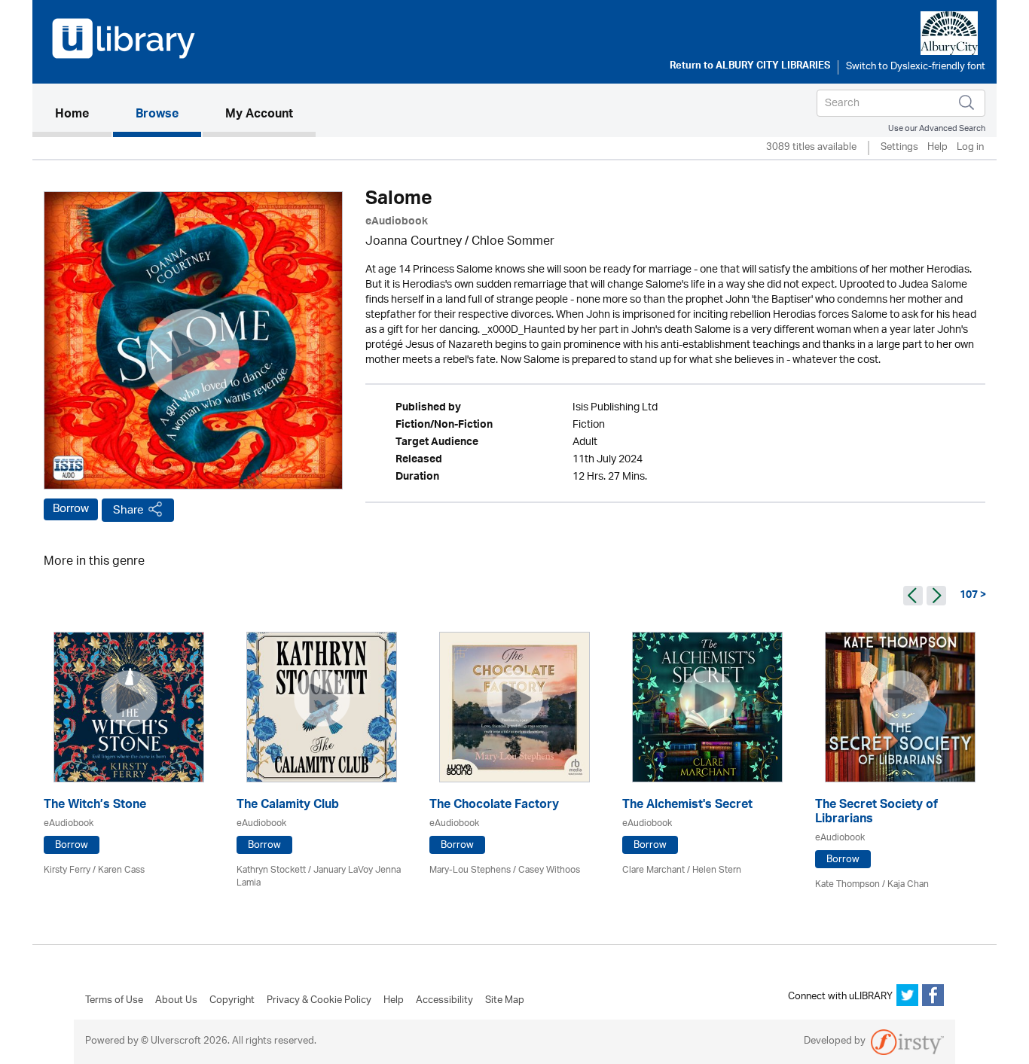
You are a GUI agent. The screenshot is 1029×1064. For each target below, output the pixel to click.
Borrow (71, 509)
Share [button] (128, 510)
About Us (176, 1000)
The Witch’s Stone (95, 806)
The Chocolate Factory (494, 806)
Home (83, 114)
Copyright (232, 1000)
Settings (899, 148)
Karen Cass (121, 870)
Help (937, 148)
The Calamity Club (288, 806)
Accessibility (444, 1000)
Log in (970, 148)
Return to (750, 67)
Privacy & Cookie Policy (319, 1000)
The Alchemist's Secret (687, 806)
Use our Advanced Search (936, 128)
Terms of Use (114, 1000)
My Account (259, 115)
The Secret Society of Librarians (876, 813)
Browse (157, 115)
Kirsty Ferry (67, 870)
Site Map (504, 1000)
